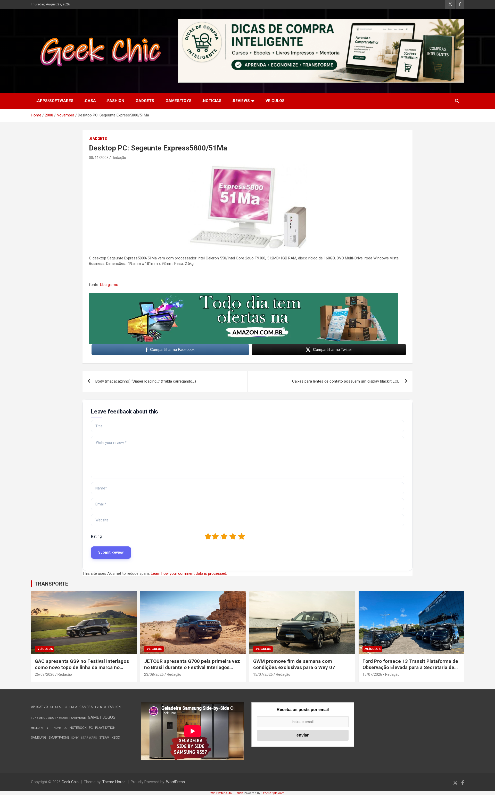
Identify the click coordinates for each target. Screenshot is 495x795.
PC (91, 728)
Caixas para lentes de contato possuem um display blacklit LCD (346, 381)
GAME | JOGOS (102, 717)
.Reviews (241, 100)
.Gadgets (144, 100)
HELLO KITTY (39, 728)
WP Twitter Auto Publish (226, 793)
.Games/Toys (178, 100)
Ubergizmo (109, 284)
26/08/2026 (44, 674)
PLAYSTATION (105, 728)
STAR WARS (89, 737)
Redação (119, 158)
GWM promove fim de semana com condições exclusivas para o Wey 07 (294, 664)
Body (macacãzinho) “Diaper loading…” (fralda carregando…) (145, 381)
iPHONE (56, 728)
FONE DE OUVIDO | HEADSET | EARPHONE (58, 718)
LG (65, 728)
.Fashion (115, 100)
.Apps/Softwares (54, 100)
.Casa (90, 100)
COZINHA (71, 707)
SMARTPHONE (59, 737)
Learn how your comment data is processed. (189, 573)
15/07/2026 (263, 674)
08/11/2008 (99, 158)
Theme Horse (114, 782)
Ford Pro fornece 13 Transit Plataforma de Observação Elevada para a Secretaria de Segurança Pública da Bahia (410, 667)
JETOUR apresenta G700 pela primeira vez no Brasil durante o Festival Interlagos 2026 (192, 667)
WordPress (175, 782)
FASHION (114, 707)
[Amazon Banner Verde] (243, 295)
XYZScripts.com (273, 793)
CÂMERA (86, 707)
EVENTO (100, 707)
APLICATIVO (39, 707)
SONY (75, 737)
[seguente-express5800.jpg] (247, 166)
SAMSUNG (38, 737)
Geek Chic (70, 782)
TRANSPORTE (51, 584)
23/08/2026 (154, 674)
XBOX (116, 737)
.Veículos (275, 100)
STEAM (104, 737)
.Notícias (211, 100)
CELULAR (56, 707)
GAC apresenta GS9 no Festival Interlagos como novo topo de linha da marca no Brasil (82, 667)
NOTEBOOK (78, 728)
